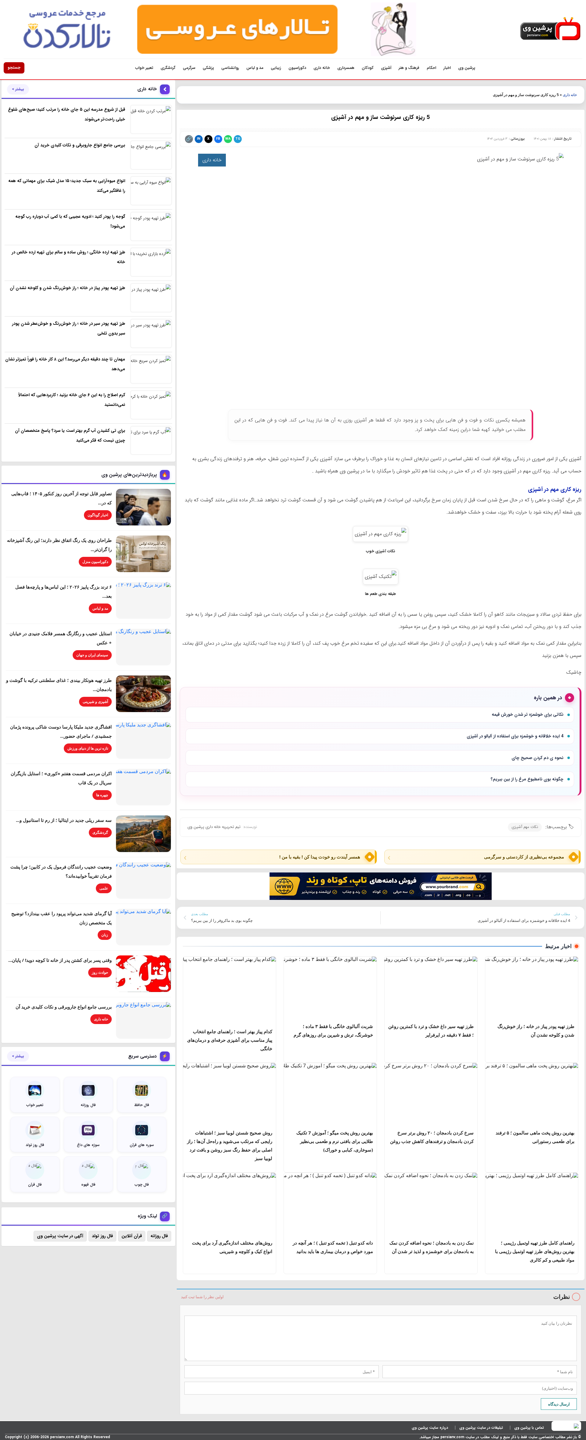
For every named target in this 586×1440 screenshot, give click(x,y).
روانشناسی (230, 68)
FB (218, 138)
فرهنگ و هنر (409, 68)
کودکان (368, 68)
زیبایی (276, 68)
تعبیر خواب (144, 68)
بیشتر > (18, 89)
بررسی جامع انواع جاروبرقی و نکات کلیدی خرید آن (64, 1007)
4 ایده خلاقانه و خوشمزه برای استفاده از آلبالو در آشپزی (515, 736)
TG (237, 138)
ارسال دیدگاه (559, 1404)
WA (227, 138)
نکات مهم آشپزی (525, 827)
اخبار (447, 68)
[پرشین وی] (550, 29)
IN (198, 138)
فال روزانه (159, 1236)
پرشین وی (466, 68)
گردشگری (168, 68)
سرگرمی (189, 68)
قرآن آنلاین (131, 1236)
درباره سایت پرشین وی (430, 1428)
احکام (431, 68)
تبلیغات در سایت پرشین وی (481, 1428)
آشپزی (386, 68)
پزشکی (208, 68)
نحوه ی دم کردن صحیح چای (537, 757)
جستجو (14, 67)
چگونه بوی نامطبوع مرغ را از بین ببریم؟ (527, 779)
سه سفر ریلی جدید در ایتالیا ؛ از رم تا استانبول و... (64, 820)
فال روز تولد (102, 1236)
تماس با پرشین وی (529, 1428)
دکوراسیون (297, 68)
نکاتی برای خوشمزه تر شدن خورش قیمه (527, 714)
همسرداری (345, 68)
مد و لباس (254, 68)
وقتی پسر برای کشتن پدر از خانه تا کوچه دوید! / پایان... (60, 960)
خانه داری (321, 68)
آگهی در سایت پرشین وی (60, 1236)
